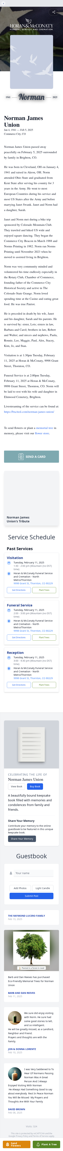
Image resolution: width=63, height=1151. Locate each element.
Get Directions (19, 590)
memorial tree (44, 428)
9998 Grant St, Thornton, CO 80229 (33, 583)
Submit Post (31, 895)
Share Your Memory (22, 838)
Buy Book (35, 786)
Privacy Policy (22, 1136)
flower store (42, 433)
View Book (16, 786)
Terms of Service (41, 1136)
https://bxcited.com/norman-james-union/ (29, 412)
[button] (31, 950)
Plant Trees (44, 590)
